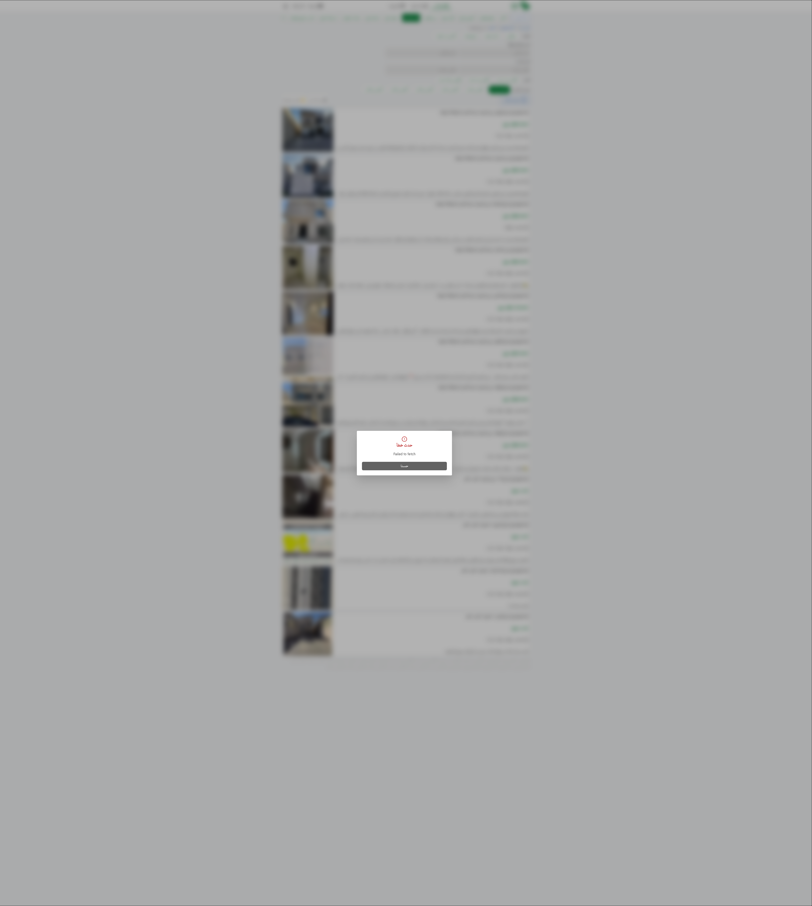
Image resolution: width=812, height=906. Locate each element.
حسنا (404, 466)
